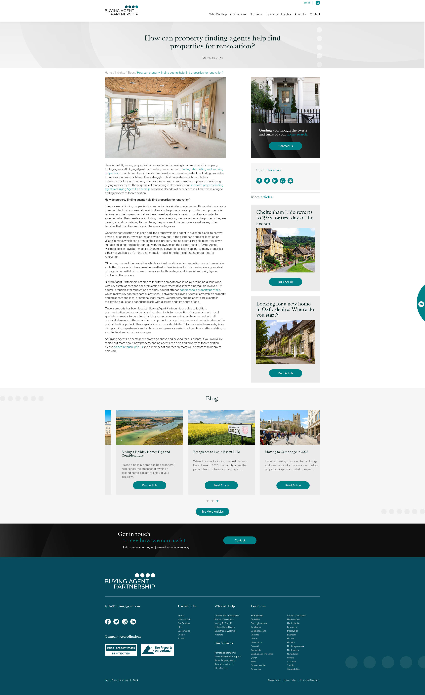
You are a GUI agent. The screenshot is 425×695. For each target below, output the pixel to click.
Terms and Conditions (310, 680)
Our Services (184, 623)
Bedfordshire (257, 616)
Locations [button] (271, 14)
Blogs (131, 72)
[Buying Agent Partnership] (121, 10)
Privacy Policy (290, 680)
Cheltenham (256, 642)
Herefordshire (293, 619)
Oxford (290, 658)
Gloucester (256, 669)
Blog (180, 627)
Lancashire (292, 627)
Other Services (221, 668)
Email (307, 2)
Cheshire (255, 635)
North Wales (293, 650)
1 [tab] (207, 501)
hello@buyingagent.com (122, 606)
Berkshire (255, 619)
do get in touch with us (128, 346)
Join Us (181, 638)
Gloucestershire (258, 665)
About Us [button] (300, 14)
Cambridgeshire (258, 631)
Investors (218, 635)
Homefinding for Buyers (225, 653)
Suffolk (290, 665)
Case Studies (184, 631)
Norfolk (290, 638)
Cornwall (255, 646)
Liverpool (291, 635)
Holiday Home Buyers (224, 627)
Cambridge (256, 627)
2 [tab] (212, 501)
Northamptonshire (295, 646)
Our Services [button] (238, 14)
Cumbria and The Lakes (262, 654)
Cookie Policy (274, 680)
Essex (253, 662)
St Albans (291, 662)
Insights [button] (286, 14)
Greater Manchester (296, 616)
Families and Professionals (226, 616)
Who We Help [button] (218, 14)
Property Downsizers (224, 619)
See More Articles (212, 511)
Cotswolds (256, 650)
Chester (254, 638)
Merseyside (292, 631)
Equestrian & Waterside (225, 631)
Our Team (256, 14)
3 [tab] (217, 501)
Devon (254, 658)
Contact (315, 14)
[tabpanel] (141, 452)
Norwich (291, 642)
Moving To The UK (223, 623)
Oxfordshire (292, 654)
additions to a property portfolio (200, 289)
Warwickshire (293, 669)
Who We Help (184, 619)
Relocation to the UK (223, 664)
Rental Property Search (225, 660)
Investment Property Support (227, 657)
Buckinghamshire (259, 623)
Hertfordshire (293, 623)
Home (109, 72)
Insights (120, 72)
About (181, 616)
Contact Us (285, 145)
